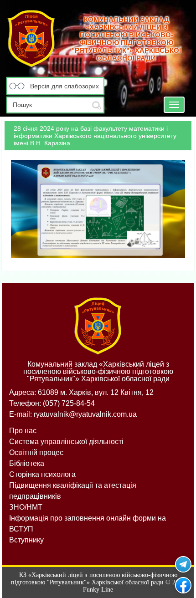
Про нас (22, 430)
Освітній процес (36, 452)
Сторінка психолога (42, 474)
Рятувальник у (183, 564)
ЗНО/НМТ (25, 507)
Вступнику (26, 540)
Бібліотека (26, 463)
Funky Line (98, 589)
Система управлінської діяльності (66, 441)
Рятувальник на (183, 585)
